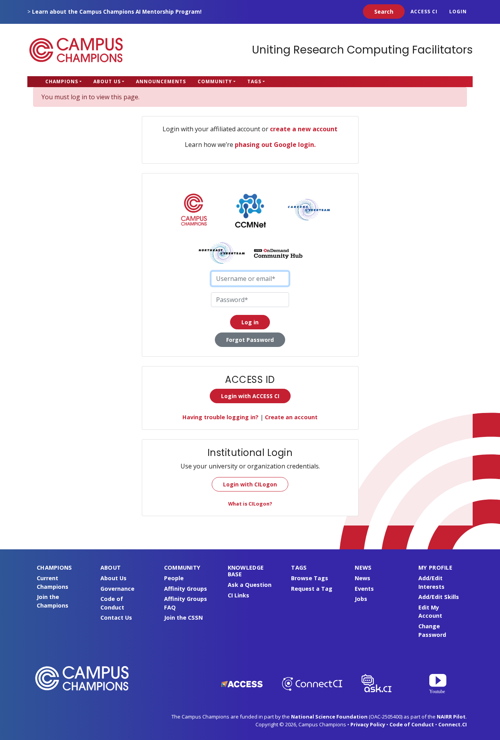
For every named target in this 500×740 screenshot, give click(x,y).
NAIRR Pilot (451, 716)
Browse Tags (309, 578)
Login (458, 11)
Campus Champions (76, 50)
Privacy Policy (367, 724)
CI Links (238, 595)
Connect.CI (452, 724)
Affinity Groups (185, 588)
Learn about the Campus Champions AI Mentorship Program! (117, 11)
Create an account (291, 417)
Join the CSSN (183, 617)
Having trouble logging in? (220, 417)
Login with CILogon (250, 484)
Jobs (361, 598)
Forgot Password (250, 339)
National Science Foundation (329, 716)
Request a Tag (311, 588)
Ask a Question (249, 584)
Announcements (161, 81)
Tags (254, 81)
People (174, 578)
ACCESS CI (424, 11)
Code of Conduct (411, 724)
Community (215, 81)
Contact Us (116, 617)
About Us (107, 81)
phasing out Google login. (275, 144)
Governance (117, 588)
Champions (61, 81)
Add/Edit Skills (438, 597)
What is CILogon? (250, 503)
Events (364, 588)
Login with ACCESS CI (250, 396)
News (362, 578)
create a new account (304, 129)
